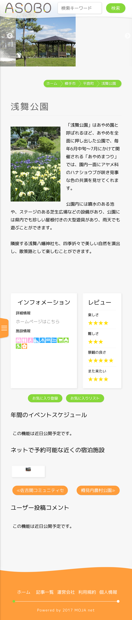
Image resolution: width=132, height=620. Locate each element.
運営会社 (66, 592)
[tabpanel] (66, 33)
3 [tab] (65, 65)
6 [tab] (69, 65)
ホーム (23, 592)
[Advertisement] (66, 278)
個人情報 (108, 592)
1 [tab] (62, 65)
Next (124, 33)
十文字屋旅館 (28, 471)
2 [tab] (63, 65)
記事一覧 (45, 592)
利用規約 (87, 592)
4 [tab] (66, 65)
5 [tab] (68, 65)
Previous (7, 33)
